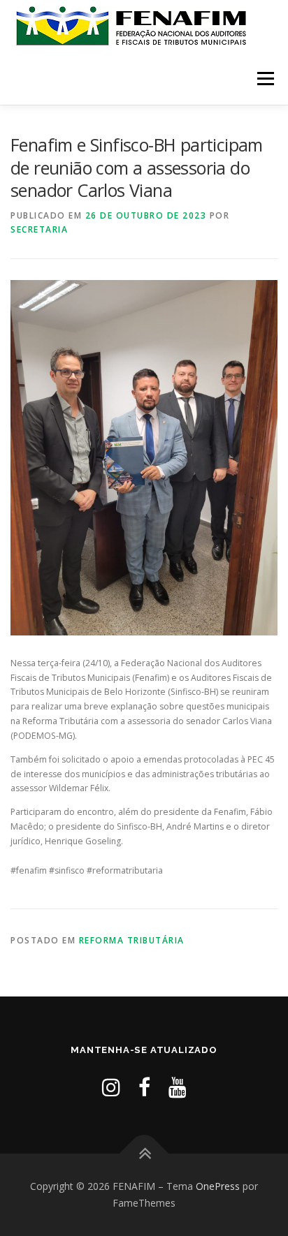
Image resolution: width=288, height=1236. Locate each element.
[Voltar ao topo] (144, 1154)
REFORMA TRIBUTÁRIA (132, 940)
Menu (264, 78)
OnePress (218, 1186)
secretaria (39, 229)
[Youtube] (177, 1087)
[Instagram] (111, 1087)
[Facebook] (144, 1087)
